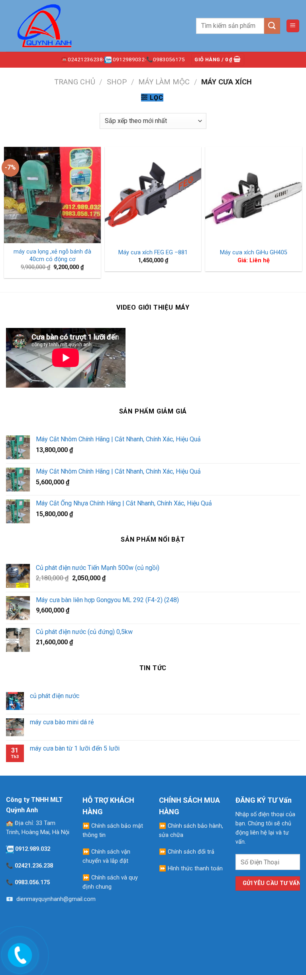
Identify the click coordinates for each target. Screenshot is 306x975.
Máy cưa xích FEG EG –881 (153, 252)
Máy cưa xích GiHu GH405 (253, 252)
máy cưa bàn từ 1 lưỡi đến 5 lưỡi (75, 748)
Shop (117, 82)
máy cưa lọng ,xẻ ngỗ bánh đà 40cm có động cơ (52, 255)
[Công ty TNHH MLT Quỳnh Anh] (46, 25)
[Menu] (293, 26)
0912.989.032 (32, 849)
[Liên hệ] (19, 953)
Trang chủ (74, 82)
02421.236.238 (34, 865)
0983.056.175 (32, 882)
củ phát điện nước (54, 696)
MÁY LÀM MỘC (164, 82)
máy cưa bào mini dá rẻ (62, 722)
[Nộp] (272, 25)
